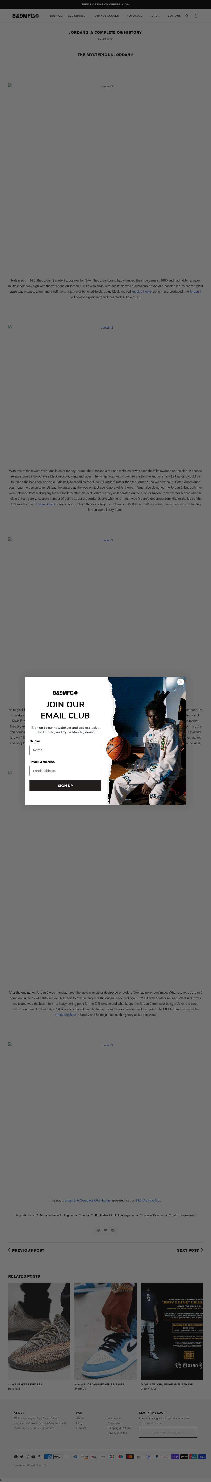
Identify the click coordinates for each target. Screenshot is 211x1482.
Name (34, 741)
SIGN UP (65, 785)
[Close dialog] (180, 682)
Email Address (42, 762)
